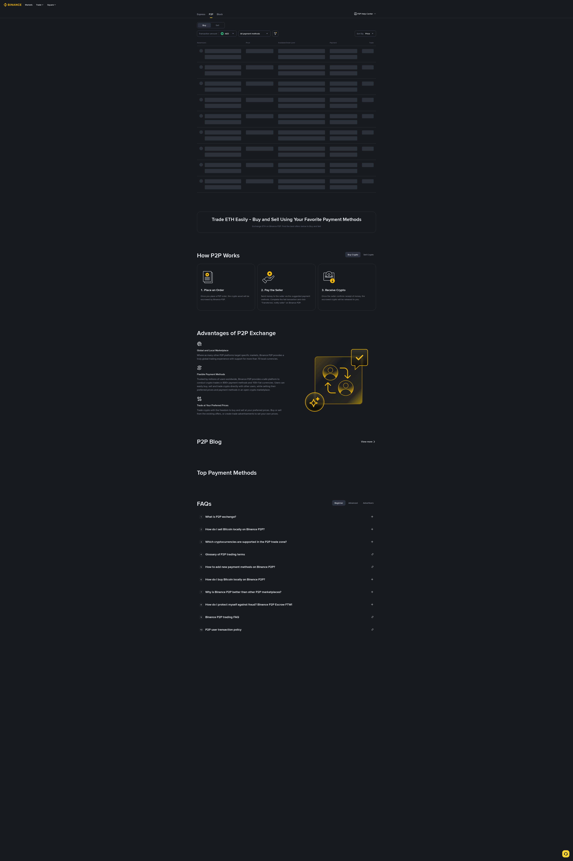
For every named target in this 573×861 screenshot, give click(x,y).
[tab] (201, 14)
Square (50, 4)
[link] (289, 554)
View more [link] (366, 441)
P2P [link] (211, 14)
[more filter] (275, 34)
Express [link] (201, 14)
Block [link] (220, 14)
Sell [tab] (217, 25)
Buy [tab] (204, 25)
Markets (29, 4)
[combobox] (228, 33)
